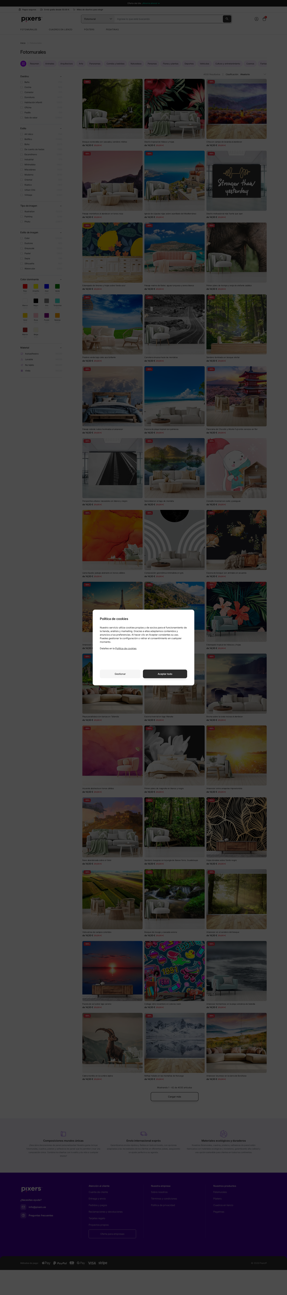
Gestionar (120, 673)
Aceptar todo (165, 673)
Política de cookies (125, 648)
